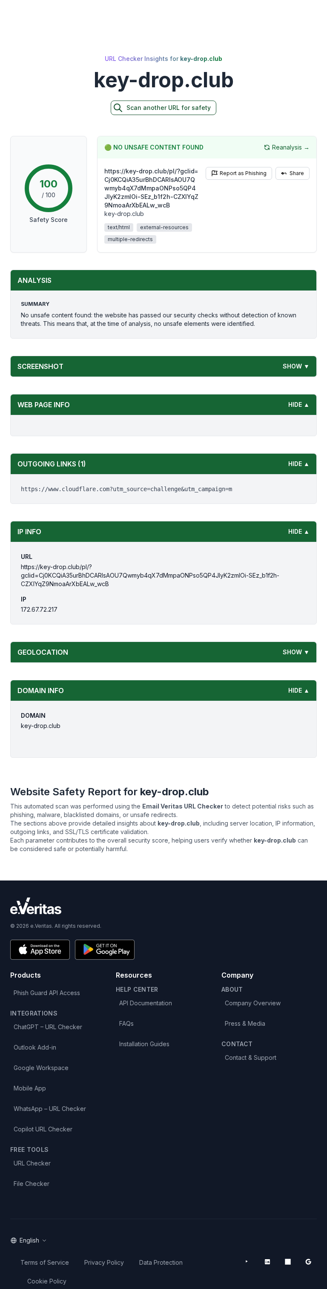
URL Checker (32, 1163)
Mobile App (30, 1088)
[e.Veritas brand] (163, 906)
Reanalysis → (291, 147)
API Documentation (145, 1003)
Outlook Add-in (35, 1047)
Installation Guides (144, 1043)
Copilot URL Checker (43, 1129)
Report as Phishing (243, 173)
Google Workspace (41, 1067)
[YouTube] (246, 1261)
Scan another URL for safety (168, 107)
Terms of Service (44, 1262)
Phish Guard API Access (47, 992)
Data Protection (161, 1262)
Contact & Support (250, 1057)
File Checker (31, 1183)
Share (297, 173)
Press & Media (245, 1023)
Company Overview (253, 1003)
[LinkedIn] (267, 1261)
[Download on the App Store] (40, 950)
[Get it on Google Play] (105, 950)
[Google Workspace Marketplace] (308, 1261)
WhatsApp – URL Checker (50, 1108)
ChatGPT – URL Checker (48, 1026)
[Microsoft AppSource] (287, 1261)
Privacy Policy (104, 1262)
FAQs (126, 1023)
